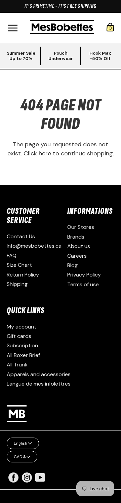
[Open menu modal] (12, 28)
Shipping (17, 284)
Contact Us (21, 236)
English (20, 443)
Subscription (22, 345)
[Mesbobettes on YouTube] (40, 477)
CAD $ (20, 456)
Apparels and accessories (39, 374)
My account (21, 326)
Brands (75, 236)
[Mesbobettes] (62, 27)
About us (78, 246)
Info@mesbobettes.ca (34, 245)
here (45, 153)
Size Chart (19, 264)
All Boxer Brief (23, 355)
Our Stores (80, 227)
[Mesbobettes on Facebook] (13, 480)
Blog (72, 265)
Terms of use (83, 284)
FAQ (11, 255)
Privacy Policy (84, 274)
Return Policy (23, 274)
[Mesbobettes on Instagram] (27, 480)
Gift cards (19, 336)
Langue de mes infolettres (39, 383)
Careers (77, 255)
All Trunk (17, 364)
